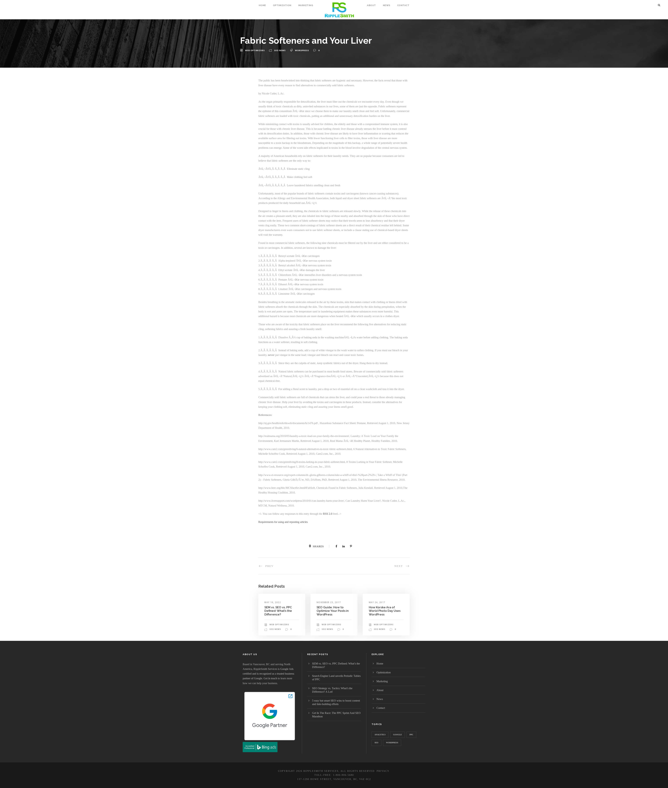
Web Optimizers (255, 50)
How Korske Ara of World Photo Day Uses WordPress (384, 611)
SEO (376, 743)
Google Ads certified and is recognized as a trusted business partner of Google (268, 673)
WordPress (302, 50)
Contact (403, 5)
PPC (411, 735)
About (371, 5)
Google (397, 735)
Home (262, 5)
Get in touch (270, 678)
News (386, 5)
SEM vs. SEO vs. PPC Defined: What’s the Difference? (278, 611)
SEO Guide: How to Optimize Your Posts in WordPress (333, 611)
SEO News (280, 50)
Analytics (380, 735)
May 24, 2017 (377, 602)
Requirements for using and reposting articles (283, 521)
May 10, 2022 (272, 602)
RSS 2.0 (327, 513)
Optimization (282, 5)
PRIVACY (383, 771)
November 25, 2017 (329, 602)
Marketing (305, 5)
